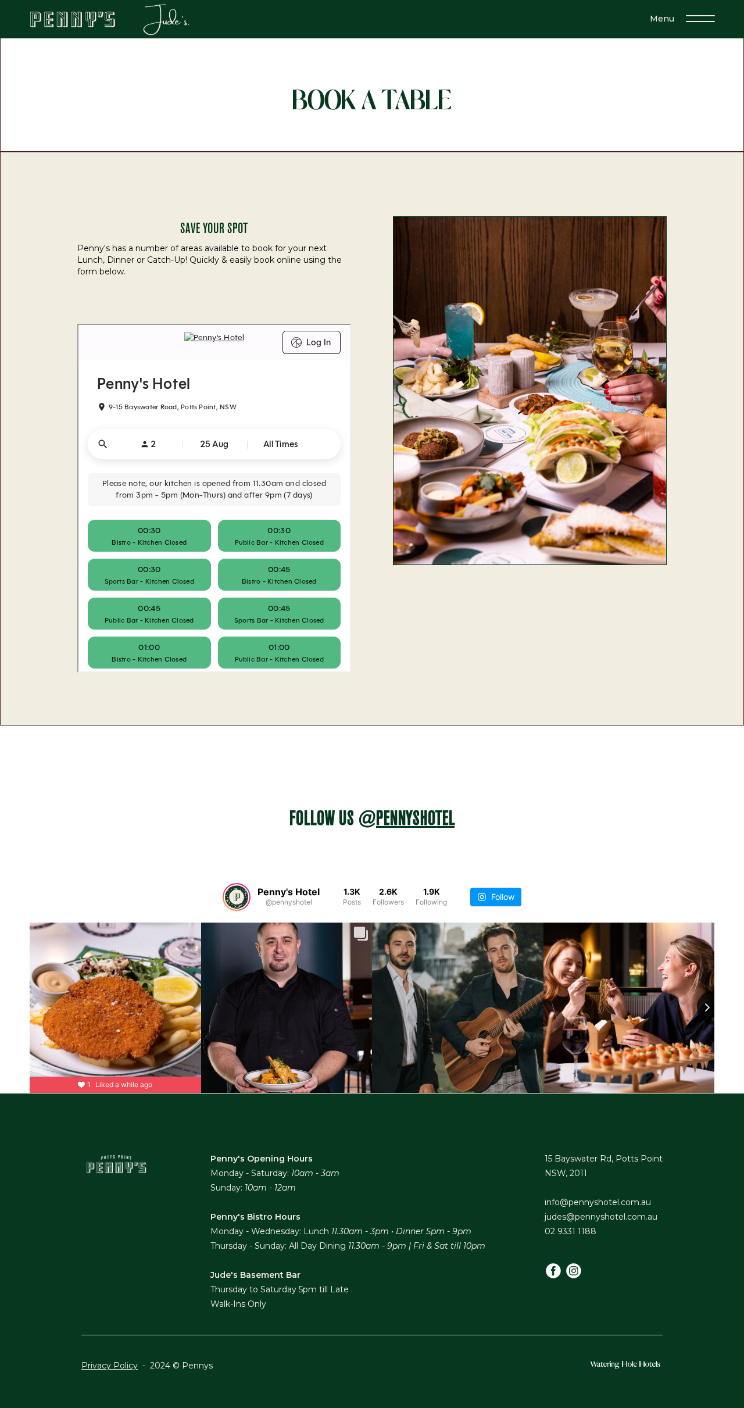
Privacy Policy (109, 1365)
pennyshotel (415, 819)
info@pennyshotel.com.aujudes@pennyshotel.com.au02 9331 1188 (601, 1217)
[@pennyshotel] (236, 897)
